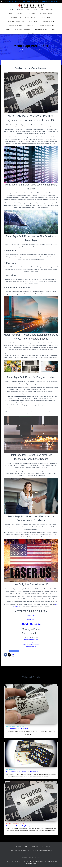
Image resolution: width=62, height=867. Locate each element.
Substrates (9, 29)
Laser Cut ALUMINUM (45, 17)
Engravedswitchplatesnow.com (31, 644)
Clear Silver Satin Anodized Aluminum (15, 854)
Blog (29, 850)
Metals (28, 1)
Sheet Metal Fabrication (46, 1)
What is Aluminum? (45, 846)
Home (13, 1)
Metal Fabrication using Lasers (16, 21)
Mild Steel (30, 854)
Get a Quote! (9, 1)
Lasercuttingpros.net (31, 642)
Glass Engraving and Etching (22, 29)
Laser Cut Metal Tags (30, 17)
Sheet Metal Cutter (54, 1)
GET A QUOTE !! (31, 616)
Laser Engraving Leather (40, 29)
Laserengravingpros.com (31, 639)
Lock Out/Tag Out (30, 25)
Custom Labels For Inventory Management (20, 826)
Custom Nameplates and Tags (46, 25)
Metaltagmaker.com (31, 646)
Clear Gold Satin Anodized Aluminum (42, 850)
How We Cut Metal (33, 21)
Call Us (4, 1)
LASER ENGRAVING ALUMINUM (15, 25)
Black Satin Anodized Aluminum (18, 850)
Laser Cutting (38, 1)
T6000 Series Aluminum (27, 857)
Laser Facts (33, 1)
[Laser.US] (31, 6)
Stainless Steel (39, 854)
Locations (30, 33)
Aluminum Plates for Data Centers (15, 726)
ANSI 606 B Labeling (10, 769)
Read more (34, 734)
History (16, 1)
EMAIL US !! (31, 619)
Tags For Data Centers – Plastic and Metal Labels (22, 772)
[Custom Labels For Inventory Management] (31, 800)
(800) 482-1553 (31, 623)
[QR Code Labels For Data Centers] (31, 703)
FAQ (20, 1)
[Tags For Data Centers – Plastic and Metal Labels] (31, 753)
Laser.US (18, 846)
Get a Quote (26, 846)
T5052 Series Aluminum (51, 854)
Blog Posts (53, 29)
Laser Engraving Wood (48, 21)
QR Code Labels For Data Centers (17, 728)
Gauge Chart (24, 1)
